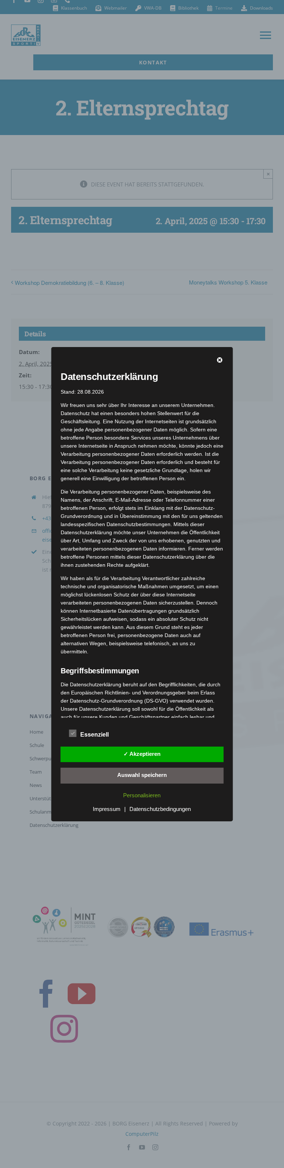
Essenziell (94, 734)
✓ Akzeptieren (142, 754)
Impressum (107, 809)
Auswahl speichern (142, 775)
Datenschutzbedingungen (160, 809)
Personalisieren (141, 795)
